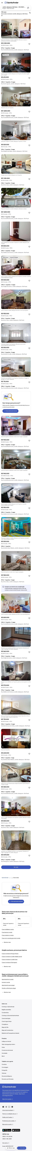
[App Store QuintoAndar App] (16, 1130)
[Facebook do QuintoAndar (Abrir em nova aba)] (3, 1107)
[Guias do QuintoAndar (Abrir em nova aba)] (9, 1107)
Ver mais (16, 867)
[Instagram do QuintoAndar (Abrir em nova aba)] (6, 1107)
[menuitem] (5, 878)
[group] (16, 35)
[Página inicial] (11, 3)
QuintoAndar (5, 877)
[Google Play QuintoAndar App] (6, 1130)
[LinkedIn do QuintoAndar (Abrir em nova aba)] (12, 1107)
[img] (16, 28)
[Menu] (2, 2)
